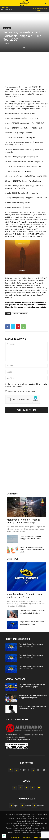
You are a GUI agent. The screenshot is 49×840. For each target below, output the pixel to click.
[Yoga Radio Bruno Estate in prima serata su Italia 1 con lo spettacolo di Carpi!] (26, 576)
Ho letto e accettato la (22, 391)
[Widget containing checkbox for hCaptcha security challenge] (22, 399)
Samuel (15, 313)
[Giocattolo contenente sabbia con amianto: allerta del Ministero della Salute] (12, 550)
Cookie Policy (26, 837)
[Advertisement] (26, 69)
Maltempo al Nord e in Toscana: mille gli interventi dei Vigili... (23, 521)
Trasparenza (38, 837)
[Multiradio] (24, 732)
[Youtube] (39, 788)
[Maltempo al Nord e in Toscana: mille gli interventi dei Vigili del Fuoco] (26, 507)
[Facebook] (7, 326)
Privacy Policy (30, 391)
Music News (7, 28)
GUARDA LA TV (40, 10)
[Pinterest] (18, 326)
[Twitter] (13, 326)
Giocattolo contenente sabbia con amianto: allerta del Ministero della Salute (32, 549)
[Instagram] (20, 787)
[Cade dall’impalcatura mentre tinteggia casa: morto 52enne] (12, 539)
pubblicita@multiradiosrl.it (20, 740)
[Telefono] (33, 770)
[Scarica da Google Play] (22, 805)
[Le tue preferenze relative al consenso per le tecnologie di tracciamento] (4, 836)
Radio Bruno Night (7, 9)
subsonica (23, 313)
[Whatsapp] (16, 770)
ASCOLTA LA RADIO (41, 8)
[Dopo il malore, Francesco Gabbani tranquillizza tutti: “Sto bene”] (12, 614)
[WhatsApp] (23, 326)
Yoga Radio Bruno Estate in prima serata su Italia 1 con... (24, 596)
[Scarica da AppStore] (11, 805)
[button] (46, 3)
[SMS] (10, 770)
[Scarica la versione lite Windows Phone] (34, 805)
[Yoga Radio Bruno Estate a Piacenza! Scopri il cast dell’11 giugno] (11, 687)
